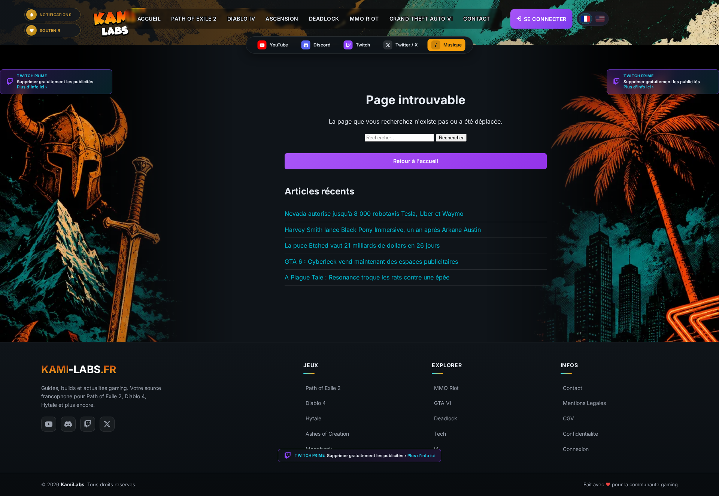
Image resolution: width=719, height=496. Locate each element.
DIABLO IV (241, 18)
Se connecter (545, 18)
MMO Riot (446, 388)
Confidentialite (580, 433)
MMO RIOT (364, 18)
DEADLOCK (324, 18)
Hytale (313, 418)
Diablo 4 (316, 403)
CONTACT (476, 18)
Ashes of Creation (327, 433)
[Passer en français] (585, 18)
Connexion (576, 449)
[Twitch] (87, 424)
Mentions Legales (584, 403)
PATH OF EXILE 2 (194, 18)
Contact (572, 388)
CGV (568, 418)
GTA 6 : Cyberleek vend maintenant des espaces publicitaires (371, 261)
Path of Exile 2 (323, 388)
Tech (440, 433)
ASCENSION (282, 18)
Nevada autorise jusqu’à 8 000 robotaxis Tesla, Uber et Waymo (374, 213)
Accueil (149, 18)
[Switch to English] (600, 18)
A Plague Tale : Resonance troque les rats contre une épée (367, 277)
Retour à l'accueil (415, 161)
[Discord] (68, 424)
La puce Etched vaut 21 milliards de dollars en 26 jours (362, 245)
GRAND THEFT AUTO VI (421, 18)
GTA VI (442, 403)
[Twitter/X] (107, 424)
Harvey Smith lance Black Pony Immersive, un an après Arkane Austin (383, 229)
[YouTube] (48, 424)
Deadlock (445, 418)
